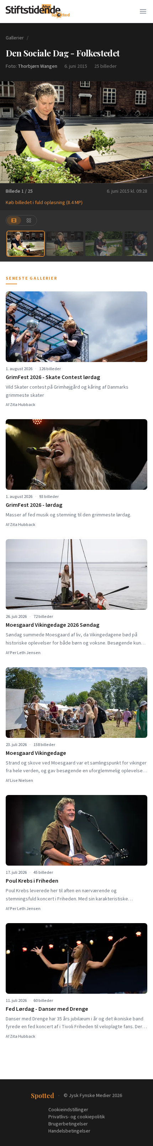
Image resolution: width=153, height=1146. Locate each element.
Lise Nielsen (21, 781)
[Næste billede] (143, 132)
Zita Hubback (22, 405)
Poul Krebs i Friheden (32, 881)
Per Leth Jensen (25, 653)
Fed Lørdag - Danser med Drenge (47, 1009)
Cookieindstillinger (68, 1109)
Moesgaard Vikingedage (36, 753)
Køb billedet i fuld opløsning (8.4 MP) (44, 202)
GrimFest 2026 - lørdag (34, 505)
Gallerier (15, 38)
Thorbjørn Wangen (37, 66)
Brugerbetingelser (68, 1124)
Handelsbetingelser (69, 1131)
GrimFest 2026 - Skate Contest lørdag (53, 377)
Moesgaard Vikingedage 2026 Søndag (52, 625)
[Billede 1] (25, 243)
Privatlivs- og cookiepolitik (76, 1116)
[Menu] (143, 11)
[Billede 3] (103, 243)
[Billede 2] (64, 243)
